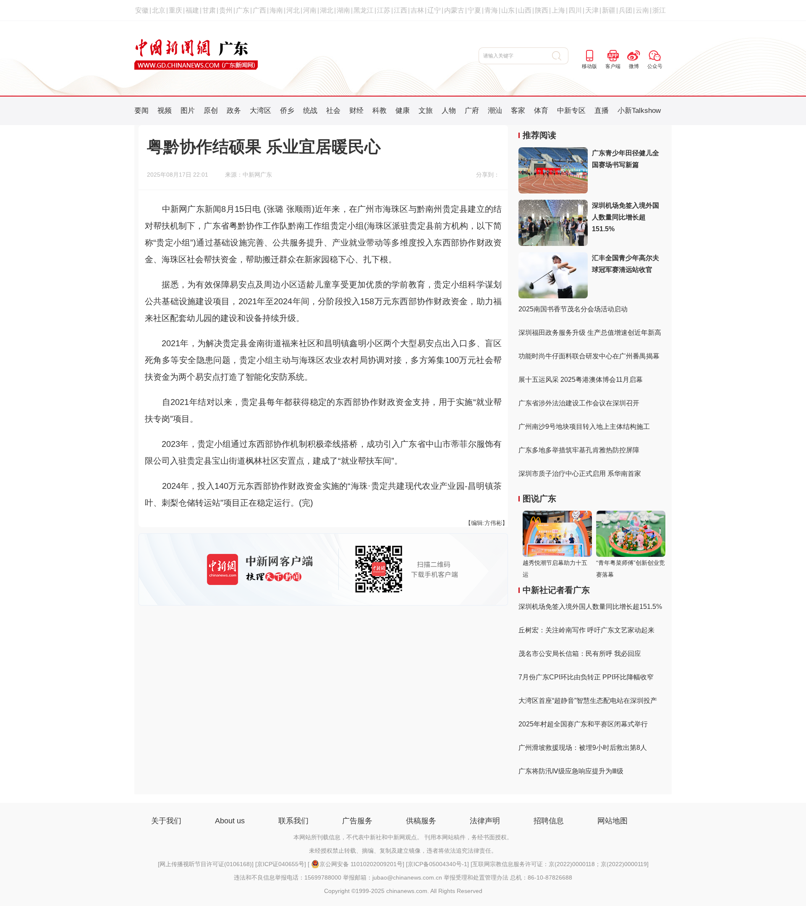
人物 (449, 111)
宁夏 (474, 10)
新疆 (608, 10)
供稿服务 (421, 821)
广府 (472, 111)
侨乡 (287, 111)
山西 (524, 10)
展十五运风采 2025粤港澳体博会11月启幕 (580, 379)
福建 (192, 10)
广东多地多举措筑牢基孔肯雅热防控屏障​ (578, 450)
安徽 (142, 10)
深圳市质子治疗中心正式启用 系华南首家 (579, 473)
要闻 (141, 111)
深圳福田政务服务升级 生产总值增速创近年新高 (589, 332)
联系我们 (293, 821)
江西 (400, 10)
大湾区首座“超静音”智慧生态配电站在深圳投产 (587, 700)
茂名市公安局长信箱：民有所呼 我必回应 (579, 653)
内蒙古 (454, 10)
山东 (508, 10)
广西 (259, 10)
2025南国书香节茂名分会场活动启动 (573, 309)
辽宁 (434, 10)
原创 (211, 111)
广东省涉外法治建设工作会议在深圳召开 (578, 403)
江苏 (383, 10)
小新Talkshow (639, 111)
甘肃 (209, 10)
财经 (356, 111)
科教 (379, 111)
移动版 (589, 66)
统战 (310, 111)
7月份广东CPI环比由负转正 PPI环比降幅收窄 (586, 677)
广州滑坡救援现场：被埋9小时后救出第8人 (582, 747)
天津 (592, 10)
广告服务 (357, 821)
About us (230, 821)
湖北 (326, 10)
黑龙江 (363, 10)
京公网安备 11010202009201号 (361, 864)
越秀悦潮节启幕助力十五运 (555, 568)
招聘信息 (549, 821)
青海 (491, 10)
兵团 (625, 10)
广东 (242, 10)
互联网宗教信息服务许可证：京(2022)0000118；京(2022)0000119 (559, 864)
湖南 (343, 10)
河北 (293, 10)
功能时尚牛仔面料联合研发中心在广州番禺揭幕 (588, 356)
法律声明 (485, 821)
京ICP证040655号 (280, 864)
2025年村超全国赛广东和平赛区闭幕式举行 (583, 724)
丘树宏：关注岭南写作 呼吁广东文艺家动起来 (586, 630)
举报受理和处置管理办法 (476, 877)
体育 (541, 111)
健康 (402, 111)
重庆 (175, 10)
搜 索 (560, 55)
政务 (234, 111)
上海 (558, 10)
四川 (575, 10)
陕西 (541, 10)
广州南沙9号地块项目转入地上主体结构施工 (584, 426)
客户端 (612, 66)
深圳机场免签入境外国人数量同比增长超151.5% (625, 217)
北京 (158, 10)
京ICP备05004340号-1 (437, 864)
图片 (188, 111)
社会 (333, 111)
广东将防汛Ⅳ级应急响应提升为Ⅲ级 (570, 771)
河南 (310, 10)
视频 (164, 111)
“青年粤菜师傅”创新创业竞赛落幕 (630, 568)
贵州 (226, 10)
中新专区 (571, 111)
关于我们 (166, 821)
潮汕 (495, 111)
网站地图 (612, 821)
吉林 (417, 10)
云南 (642, 10)
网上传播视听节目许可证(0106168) (206, 864)
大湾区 (260, 111)
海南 (276, 10)
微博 (634, 66)
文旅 (426, 111)
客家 (518, 111)
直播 (601, 111)
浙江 (659, 10)
